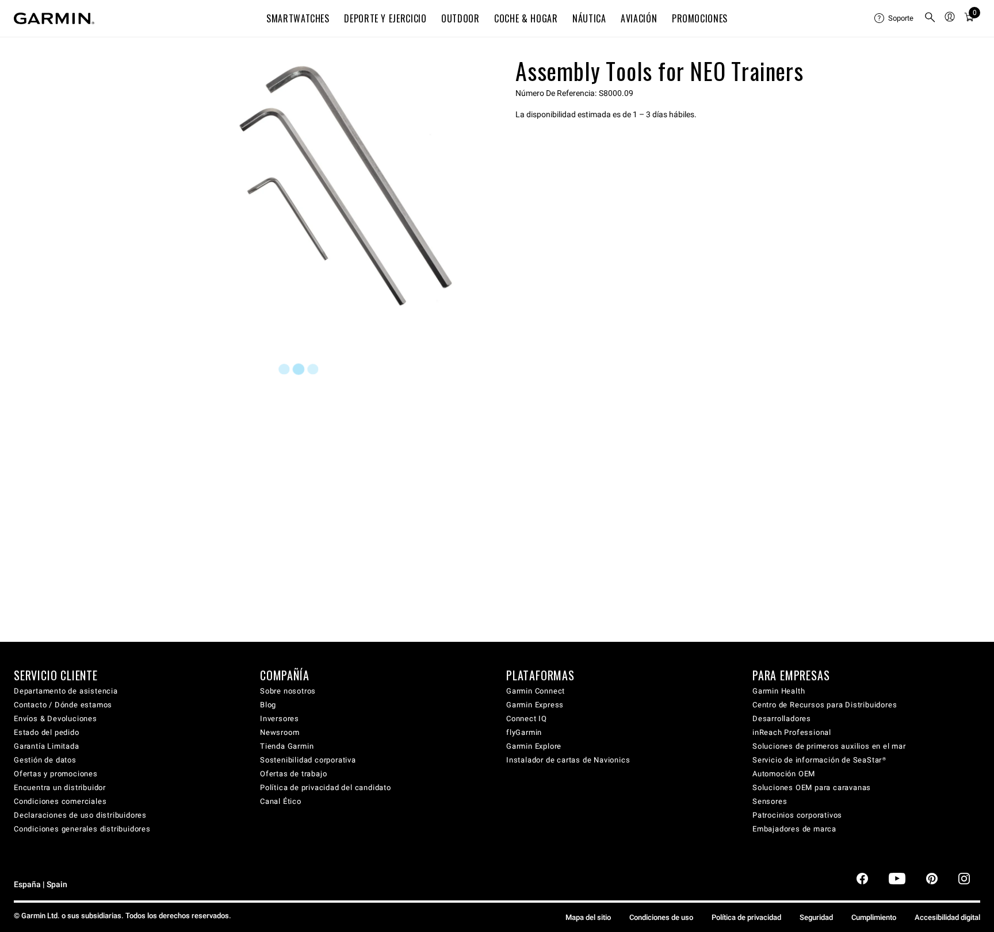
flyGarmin (524, 732)
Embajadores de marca (794, 829)
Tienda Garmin (287, 746)
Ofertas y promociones (56, 773)
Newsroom (279, 732)
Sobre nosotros (288, 691)
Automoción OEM (783, 773)
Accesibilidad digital (947, 917)
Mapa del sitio (588, 917)
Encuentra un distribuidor (60, 787)
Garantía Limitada (46, 746)
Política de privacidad (746, 917)
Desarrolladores (781, 718)
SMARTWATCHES (298, 18)
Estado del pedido (46, 732)
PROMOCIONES (700, 18)
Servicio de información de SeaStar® (819, 760)
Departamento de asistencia (66, 691)
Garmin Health (778, 691)
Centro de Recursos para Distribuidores (824, 704)
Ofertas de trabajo (293, 773)
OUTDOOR (460, 18)
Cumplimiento (873, 917)
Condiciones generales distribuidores (82, 829)
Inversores (279, 718)
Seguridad (816, 917)
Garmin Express (535, 704)
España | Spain (40, 884)
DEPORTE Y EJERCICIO (385, 18)
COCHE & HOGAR (525, 18)
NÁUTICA (589, 18)
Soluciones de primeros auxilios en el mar (829, 746)
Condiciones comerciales (60, 801)
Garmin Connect (535, 691)
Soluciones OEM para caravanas (811, 787)
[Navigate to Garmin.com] (54, 18)
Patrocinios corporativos (797, 815)
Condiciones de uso (661, 917)
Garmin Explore (533, 746)
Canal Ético (280, 801)
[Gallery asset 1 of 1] (332, 186)
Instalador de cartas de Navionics (568, 760)
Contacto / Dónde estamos (63, 704)
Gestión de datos (45, 760)
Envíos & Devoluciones (55, 718)
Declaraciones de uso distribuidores (80, 815)
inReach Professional (791, 732)
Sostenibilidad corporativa (308, 760)
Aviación (639, 18)
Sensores (769, 801)
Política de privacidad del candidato (325, 787)
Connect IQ (526, 718)
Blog (268, 704)
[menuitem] (894, 18)
